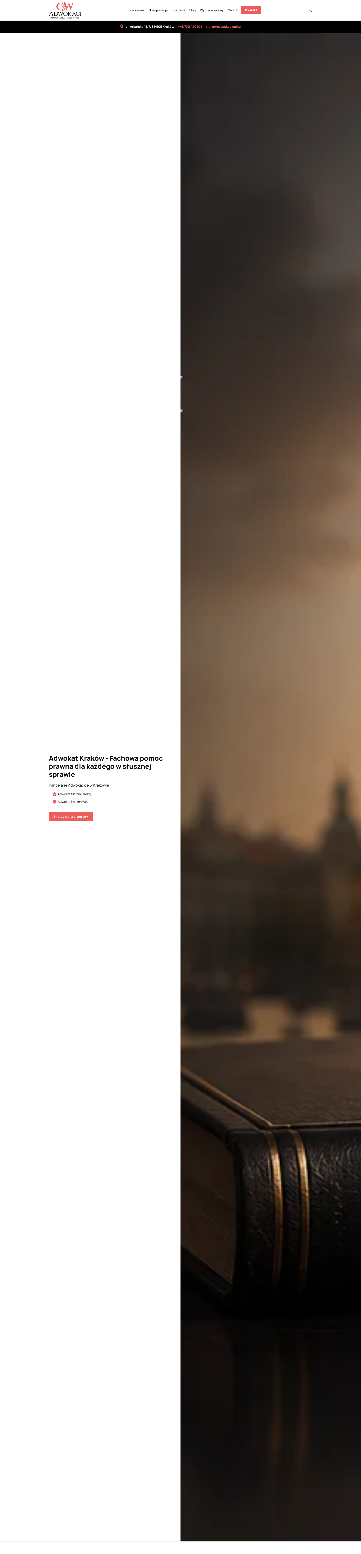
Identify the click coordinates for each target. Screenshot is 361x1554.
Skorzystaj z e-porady (71, 817)
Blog (192, 10)
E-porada (178, 10)
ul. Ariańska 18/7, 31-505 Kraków (149, 26)
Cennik (233, 10)
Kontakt (251, 10)
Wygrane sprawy (212, 10)
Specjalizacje (158, 10)
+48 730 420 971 (190, 26)
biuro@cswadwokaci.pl (224, 26)
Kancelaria (137, 10)
